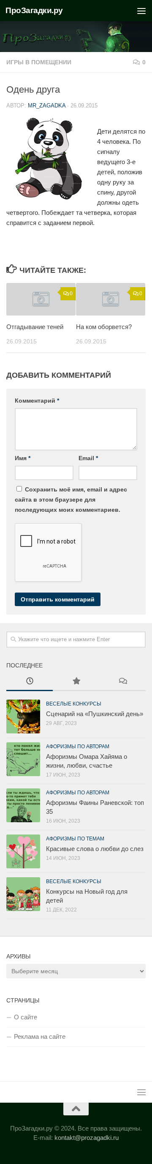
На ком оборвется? (104, 326)
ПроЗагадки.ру (34, 10)
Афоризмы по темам (75, 839)
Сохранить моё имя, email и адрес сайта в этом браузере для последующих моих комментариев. (71, 499)
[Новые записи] (29, 682)
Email (88, 458)
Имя (22, 458)
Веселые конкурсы (73, 704)
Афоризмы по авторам (77, 746)
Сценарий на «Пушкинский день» (94, 713)
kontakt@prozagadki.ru (86, 1137)
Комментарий (37, 400)
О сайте (25, 1017)
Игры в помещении (38, 62)
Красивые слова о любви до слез (95, 848)
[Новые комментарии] (122, 682)
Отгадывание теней (34, 326)
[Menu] (141, 10)
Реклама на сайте (39, 1036)
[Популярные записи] (76, 682)
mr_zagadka (46, 105)
